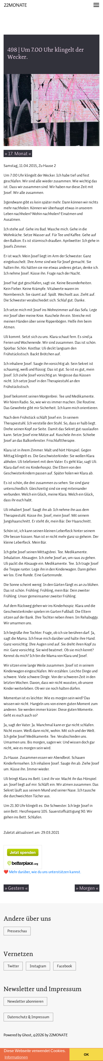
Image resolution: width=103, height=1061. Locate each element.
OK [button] (86, 1054)
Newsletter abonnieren (25, 1001)
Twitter (13, 966)
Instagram (38, 966)
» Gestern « (16, 888)
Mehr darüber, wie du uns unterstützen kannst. (45, 872)
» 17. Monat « (18, 153)
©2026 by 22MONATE (50, 1035)
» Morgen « (87, 888)
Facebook (64, 966)
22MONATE (15, 5)
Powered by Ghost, (18, 1035)
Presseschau (17, 931)
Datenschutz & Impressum (28, 1017)
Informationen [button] (16, 1057)
